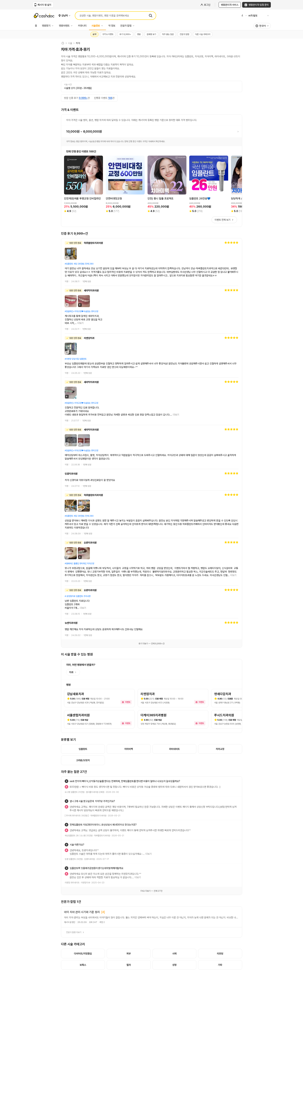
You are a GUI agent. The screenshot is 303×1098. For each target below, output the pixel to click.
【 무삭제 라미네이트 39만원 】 (77, 815)
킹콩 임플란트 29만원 (74, 859)
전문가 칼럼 (125, 25)
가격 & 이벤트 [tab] (107, 34)
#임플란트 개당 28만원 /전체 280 (79, 264)
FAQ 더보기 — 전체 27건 (151, 891)
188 (110, 98)
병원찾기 (46, 25)
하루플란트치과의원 (98, 815)
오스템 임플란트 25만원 (74, 792)
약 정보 (111, 25)
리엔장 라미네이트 (72, 882)
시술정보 (95, 25)
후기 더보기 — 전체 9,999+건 (151, 643)
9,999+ (83, 98)
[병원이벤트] (73, 26)
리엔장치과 (85, 882)
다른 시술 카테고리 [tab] (202, 34)
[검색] (150, 15)
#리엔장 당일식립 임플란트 (75, 359)
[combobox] (262, 26)
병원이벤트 (64, 25)
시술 (70, 43)
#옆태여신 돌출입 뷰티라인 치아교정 (79, 563)
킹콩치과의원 (89, 859)
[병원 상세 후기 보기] (151, 262)
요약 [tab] (94, 34)
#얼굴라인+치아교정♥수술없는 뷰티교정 (81, 311)
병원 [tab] (139, 34)
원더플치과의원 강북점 (95, 792)
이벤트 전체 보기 (222, 219)
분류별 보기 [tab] (151, 34)
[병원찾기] (53, 26)
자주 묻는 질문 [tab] (168, 34)
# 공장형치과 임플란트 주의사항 (78, 596)
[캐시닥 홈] (62, 43)
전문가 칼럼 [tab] (184, 34)
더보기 (80, 323)
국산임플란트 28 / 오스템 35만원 (79, 835)
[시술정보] (103, 26)
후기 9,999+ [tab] (125, 34)
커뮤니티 (82, 25)
